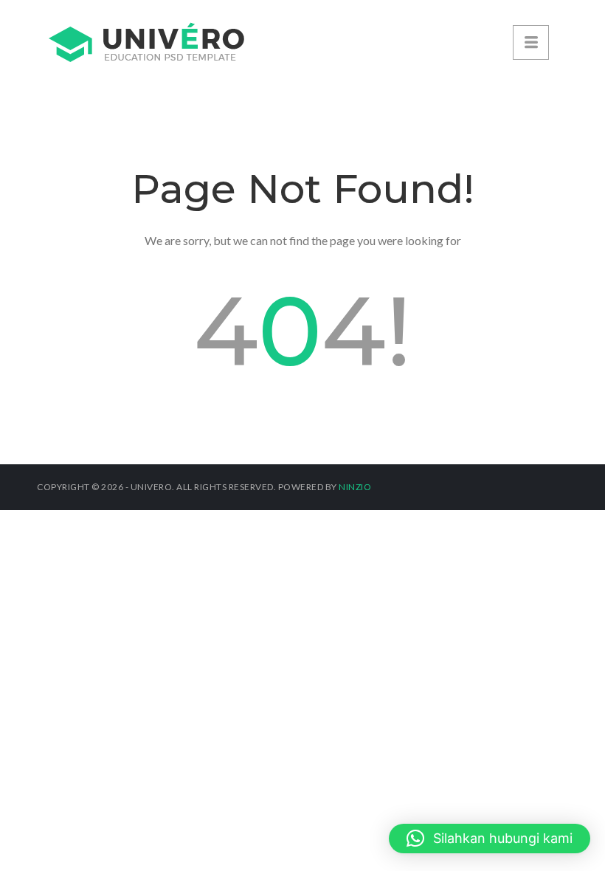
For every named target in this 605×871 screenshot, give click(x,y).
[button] (489, 838)
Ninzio (355, 486)
